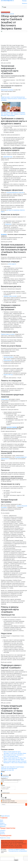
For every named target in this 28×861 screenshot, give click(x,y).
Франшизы (2, 826)
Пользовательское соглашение (17, 851)
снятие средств (12, 264)
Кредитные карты (5, 12)
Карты (1, 821)
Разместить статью (5, 837)
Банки (1, 820)
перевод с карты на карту (10, 296)
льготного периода (12, 427)
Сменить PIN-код (8, 374)
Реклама (24, 0)
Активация (4, 234)
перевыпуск (8, 224)
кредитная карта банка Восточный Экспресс (12, 767)
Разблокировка (7, 360)
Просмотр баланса (8, 357)
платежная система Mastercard (9, 768)
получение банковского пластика (15, 192)
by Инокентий (10, 13)
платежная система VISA (7, 770)
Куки (26, 851)
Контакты (24, 3)
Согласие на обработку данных (17, 849)
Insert (16, 860)
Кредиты (2, 823)
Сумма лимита (5, 399)
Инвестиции (3, 824)
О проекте (2, 830)
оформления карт (7, 156)
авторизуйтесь (5, 776)
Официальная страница (7, 89)
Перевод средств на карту (8, 334)
